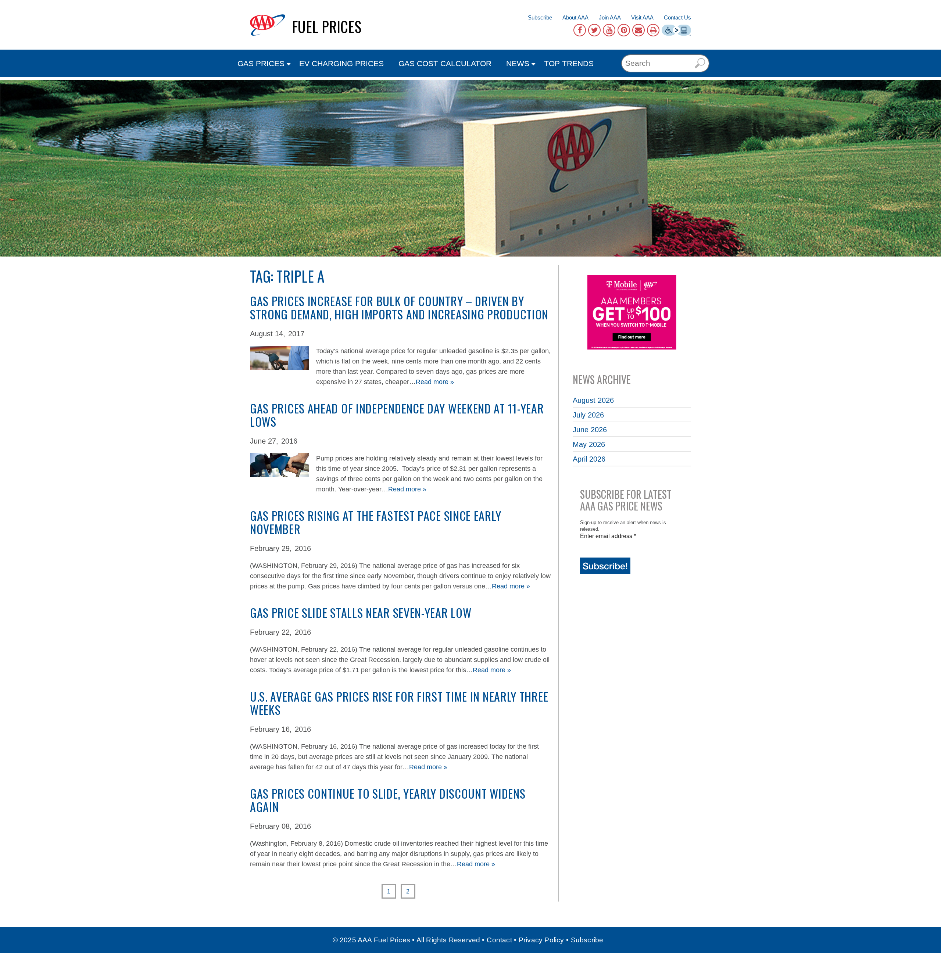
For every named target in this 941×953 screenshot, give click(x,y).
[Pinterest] (623, 30)
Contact (499, 940)
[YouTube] (609, 30)
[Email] (638, 30)
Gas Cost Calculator (444, 63)
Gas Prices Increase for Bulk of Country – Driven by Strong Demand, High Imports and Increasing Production (399, 307)
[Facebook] (579, 30)
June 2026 (590, 430)
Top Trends (569, 63)
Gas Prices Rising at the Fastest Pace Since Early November (375, 522)
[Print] (653, 30)
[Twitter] (594, 30)
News (517, 63)
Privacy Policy (541, 940)
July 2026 (588, 415)
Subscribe (540, 17)
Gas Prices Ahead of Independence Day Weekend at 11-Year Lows (397, 415)
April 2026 (589, 459)
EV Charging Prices (341, 63)
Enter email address (608, 536)
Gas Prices (261, 63)
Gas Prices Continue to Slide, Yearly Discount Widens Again (387, 800)
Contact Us (677, 17)
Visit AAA (642, 17)
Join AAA (610, 17)
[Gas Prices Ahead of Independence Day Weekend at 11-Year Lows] (279, 458)
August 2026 (593, 400)
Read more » (435, 382)
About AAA (575, 17)
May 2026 (589, 444)
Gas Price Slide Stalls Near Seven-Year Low (360, 612)
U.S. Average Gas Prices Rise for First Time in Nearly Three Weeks (399, 703)
